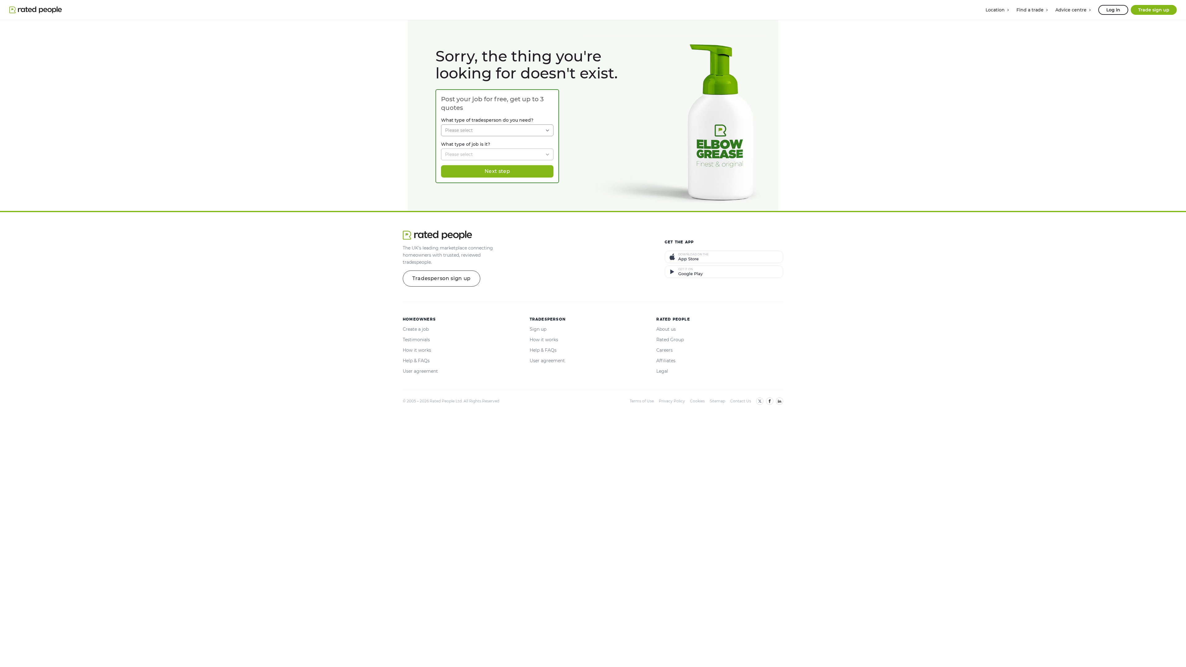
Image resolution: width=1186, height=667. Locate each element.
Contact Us (740, 401)
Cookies (697, 401)
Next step (497, 171)
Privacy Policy (672, 401)
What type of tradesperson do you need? (487, 120)
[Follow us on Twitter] (759, 401)
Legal (662, 371)
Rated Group (670, 339)
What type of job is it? (465, 144)
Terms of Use (642, 401)
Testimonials (416, 339)
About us (666, 329)
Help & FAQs (416, 360)
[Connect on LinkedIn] (779, 401)
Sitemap (717, 401)
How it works (417, 350)
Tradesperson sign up (441, 278)
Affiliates (665, 360)
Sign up (538, 329)
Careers (664, 350)
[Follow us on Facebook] (769, 401)
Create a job (416, 329)
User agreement (420, 371)
